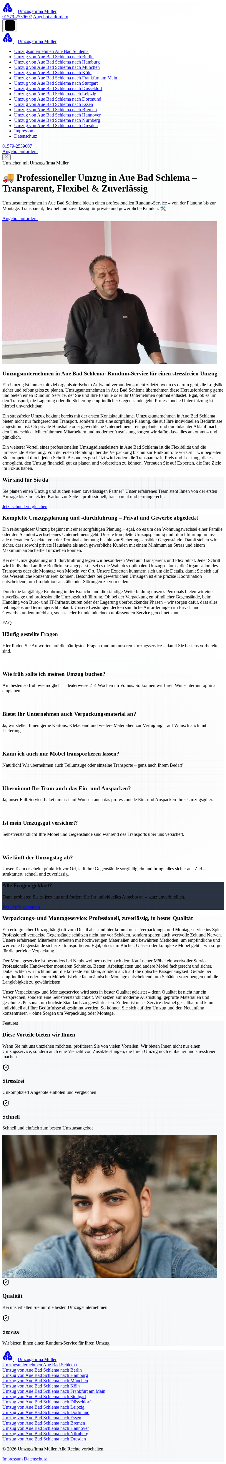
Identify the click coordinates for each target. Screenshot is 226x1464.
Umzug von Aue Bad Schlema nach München (57, 67)
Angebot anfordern (50, 16)
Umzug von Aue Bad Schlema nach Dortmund (57, 99)
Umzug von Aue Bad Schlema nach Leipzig (55, 93)
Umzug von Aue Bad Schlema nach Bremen (55, 109)
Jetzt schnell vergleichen (24, 506)
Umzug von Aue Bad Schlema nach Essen (53, 104)
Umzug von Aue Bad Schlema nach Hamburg (57, 61)
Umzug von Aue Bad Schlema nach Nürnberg (57, 120)
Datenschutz (25, 136)
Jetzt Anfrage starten (21, 906)
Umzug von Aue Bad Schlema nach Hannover (57, 114)
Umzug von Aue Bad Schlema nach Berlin (54, 56)
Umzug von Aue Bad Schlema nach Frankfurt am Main (65, 77)
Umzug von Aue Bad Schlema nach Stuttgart (56, 83)
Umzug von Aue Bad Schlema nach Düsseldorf (58, 88)
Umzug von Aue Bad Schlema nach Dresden (56, 125)
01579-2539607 (17, 16)
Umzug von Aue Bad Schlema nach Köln (53, 72)
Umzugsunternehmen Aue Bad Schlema (51, 51)
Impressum (24, 130)
